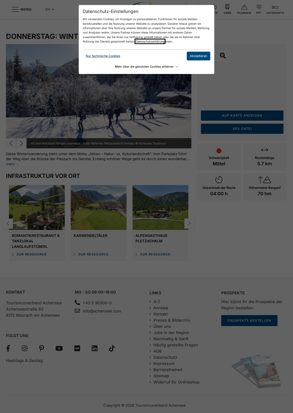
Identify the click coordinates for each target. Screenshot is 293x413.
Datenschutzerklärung (150, 41)
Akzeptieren (198, 56)
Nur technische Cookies (103, 56)
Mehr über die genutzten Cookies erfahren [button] (144, 66)
